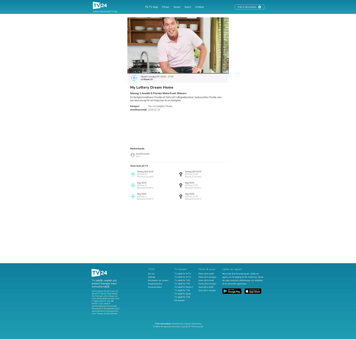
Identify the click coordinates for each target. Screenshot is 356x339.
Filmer (165, 7)
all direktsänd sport (111, 308)
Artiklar (199, 7)
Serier (177, 7)
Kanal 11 (148, 79)
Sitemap (151, 277)
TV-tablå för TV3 (182, 280)
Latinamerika (196, 324)
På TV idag (151, 7)
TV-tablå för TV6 (182, 290)
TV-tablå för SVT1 (182, 273)
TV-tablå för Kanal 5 (183, 287)
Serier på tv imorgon (207, 283)
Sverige (187, 324)
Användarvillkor (155, 287)
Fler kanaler (179, 300)
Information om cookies (158, 280)
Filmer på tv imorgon (207, 277)
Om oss (151, 273)
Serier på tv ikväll (206, 280)
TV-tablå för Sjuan (182, 293)
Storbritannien (177, 324)
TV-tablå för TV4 (182, 283)
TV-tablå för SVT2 (182, 277)
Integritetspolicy (155, 283)
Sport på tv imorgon (207, 290)
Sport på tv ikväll (205, 287)
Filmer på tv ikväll (206, 273)
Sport (188, 7)
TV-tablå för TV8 (182, 297)
